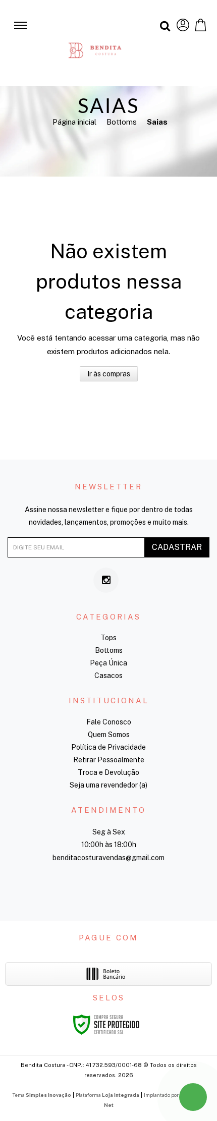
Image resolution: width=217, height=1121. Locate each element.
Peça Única (108, 663)
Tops (108, 638)
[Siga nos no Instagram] (106, 580)
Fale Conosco (108, 722)
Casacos (108, 675)
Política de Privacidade (108, 747)
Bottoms (121, 122)
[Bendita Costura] (95, 43)
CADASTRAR (177, 547)
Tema (41, 1095)
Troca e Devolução (108, 772)
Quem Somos (109, 735)
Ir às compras (108, 374)
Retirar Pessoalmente (108, 760)
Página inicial (74, 122)
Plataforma (107, 1095)
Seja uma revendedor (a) (108, 785)
